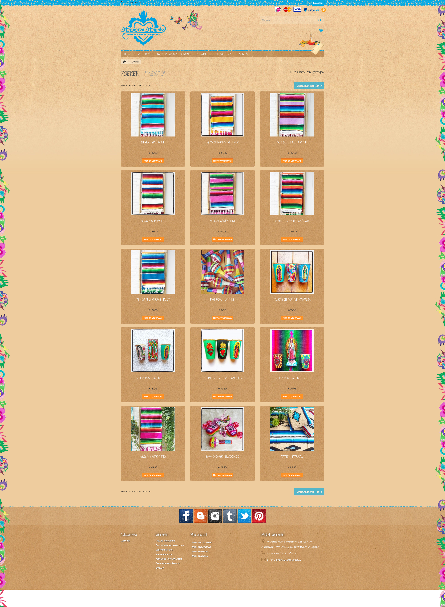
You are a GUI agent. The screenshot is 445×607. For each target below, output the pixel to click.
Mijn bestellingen (202, 542)
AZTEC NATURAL (292, 457)
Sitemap (160, 567)
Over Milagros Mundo (173, 54)
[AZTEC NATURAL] (292, 429)
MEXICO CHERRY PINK (152, 457)
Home (127, 54)
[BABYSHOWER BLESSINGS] (222, 429)
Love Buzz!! (224, 54)
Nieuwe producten (165, 540)
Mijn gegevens (200, 555)
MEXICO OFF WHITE (152, 221)
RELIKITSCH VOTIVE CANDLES (292, 300)
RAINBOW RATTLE (222, 300)
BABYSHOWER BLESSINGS (222, 457)
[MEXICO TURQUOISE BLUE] (153, 272)
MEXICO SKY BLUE (153, 142)
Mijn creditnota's (201, 546)
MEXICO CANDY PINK (222, 221)
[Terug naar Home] (124, 61)
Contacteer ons (164, 549)
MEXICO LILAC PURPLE (292, 142)
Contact (245, 54)
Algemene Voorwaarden (169, 558)
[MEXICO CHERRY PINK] (153, 429)
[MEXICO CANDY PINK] (222, 193)
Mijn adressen (200, 551)
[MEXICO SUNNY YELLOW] (222, 114)
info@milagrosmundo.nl (288, 559)
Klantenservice (164, 554)
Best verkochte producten (170, 545)
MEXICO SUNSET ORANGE (292, 221)
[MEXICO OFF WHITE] (153, 193)
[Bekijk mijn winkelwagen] (321, 31)
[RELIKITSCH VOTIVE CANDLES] (292, 272)
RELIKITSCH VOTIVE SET (153, 378)
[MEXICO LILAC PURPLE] (292, 114)
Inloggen (318, 3)
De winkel (203, 54)
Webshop (144, 54)
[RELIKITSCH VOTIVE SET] (153, 350)
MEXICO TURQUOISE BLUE (153, 300)
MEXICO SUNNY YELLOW (222, 142)
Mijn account (198, 534)
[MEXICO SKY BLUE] (153, 114)
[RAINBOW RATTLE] (222, 272)
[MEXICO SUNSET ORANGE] (292, 193)
